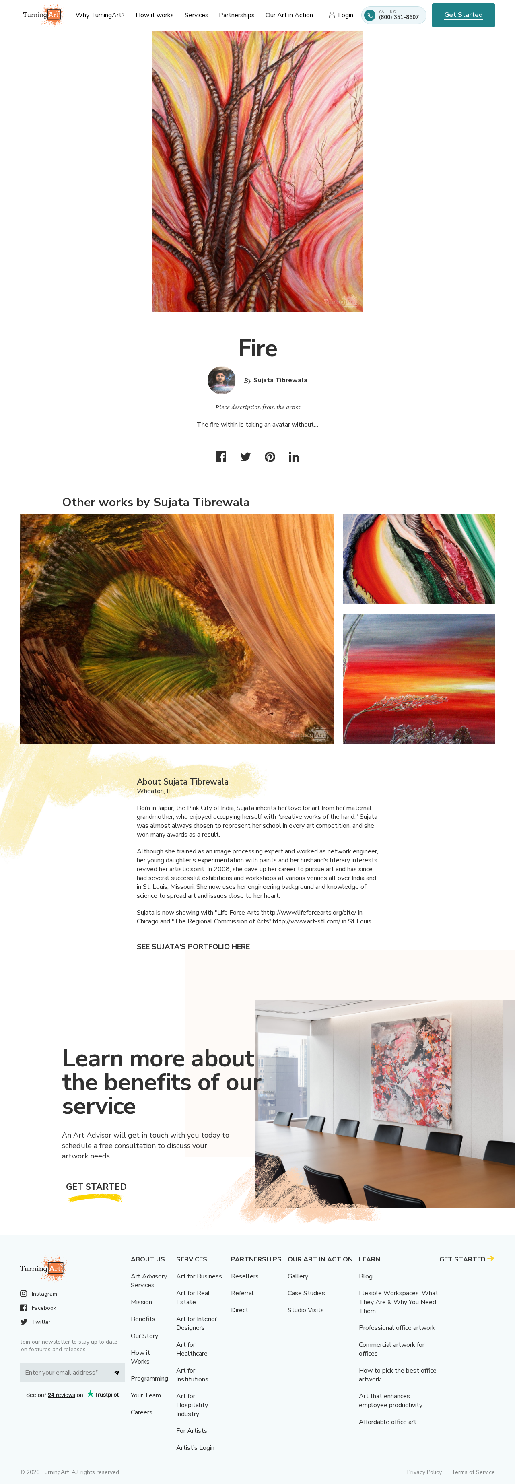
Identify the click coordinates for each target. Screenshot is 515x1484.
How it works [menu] (155, 15)
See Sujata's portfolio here (193, 947)
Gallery (298, 1276)
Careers (141, 1412)
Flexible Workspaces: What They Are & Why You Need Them (398, 1302)
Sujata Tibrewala (280, 380)
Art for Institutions (192, 1375)
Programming (149, 1378)
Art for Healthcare (192, 1349)
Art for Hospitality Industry (192, 1405)
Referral (242, 1293)
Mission (141, 1302)
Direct (239, 1310)
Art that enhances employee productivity (390, 1401)
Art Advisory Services (149, 1281)
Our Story (144, 1335)
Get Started (463, 14)
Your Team (146, 1395)
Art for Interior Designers (196, 1323)
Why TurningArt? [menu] (100, 15)
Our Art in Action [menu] (289, 15)
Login (345, 15)
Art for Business (199, 1276)
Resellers (245, 1276)
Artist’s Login (195, 1447)
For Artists (191, 1430)
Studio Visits (306, 1310)
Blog (366, 1276)
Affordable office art (387, 1422)
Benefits (143, 1319)
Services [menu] (196, 15)
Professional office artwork (397, 1327)
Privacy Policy (424, 1472)
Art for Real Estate (193, 1298)
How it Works (140, 1357)
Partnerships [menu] (237, 15)
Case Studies (306, 1293)
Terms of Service (473, 1472)
